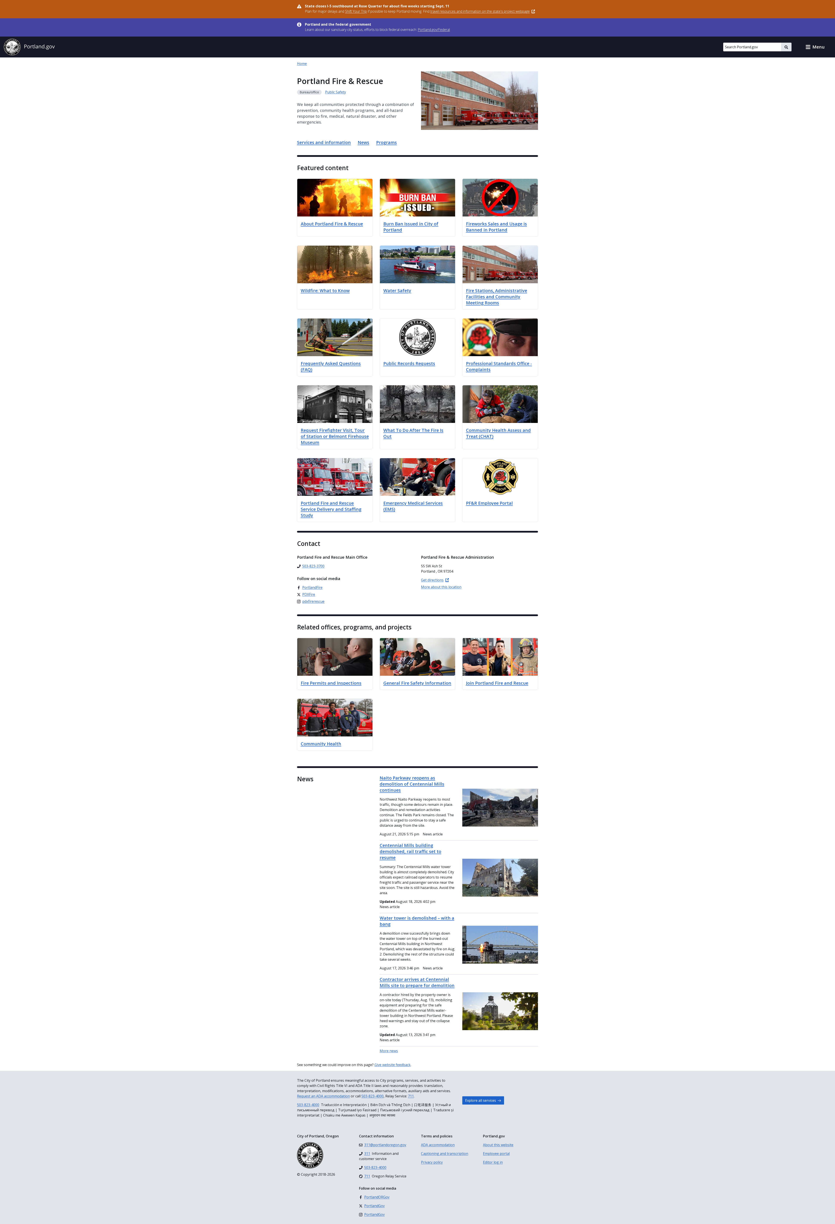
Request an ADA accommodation (323, 1096)
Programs (386, 142)
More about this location (441, 587)
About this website (498, 1144)
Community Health (321, 744)
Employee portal (496, 1153)
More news (389, 1050)
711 (411, 1096)
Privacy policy (432, 1162)
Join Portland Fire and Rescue (497, 683)
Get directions (432, 580)
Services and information (324, 142)
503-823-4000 (372, 1096)
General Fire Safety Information (417, 683)
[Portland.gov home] (29, 47)
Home (302, 63)
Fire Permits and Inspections (331, 683)
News (363, 142)
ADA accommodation (438, 1144)
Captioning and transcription (444, 1153)
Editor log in (493, 1162)
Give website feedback (392, 1064)
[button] (815, 47)
